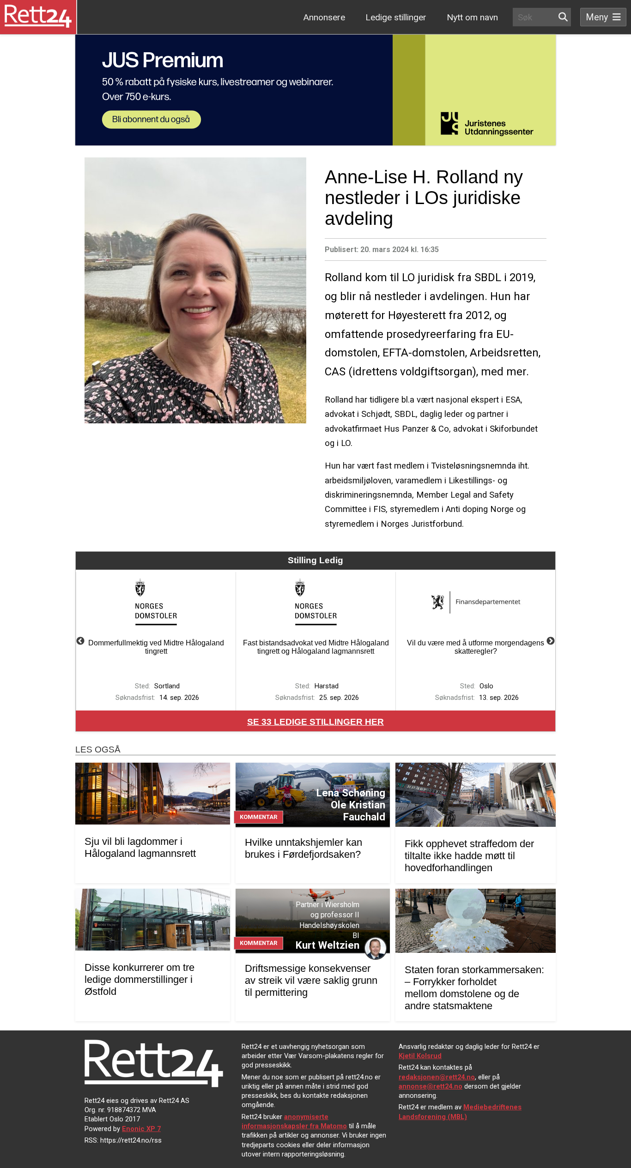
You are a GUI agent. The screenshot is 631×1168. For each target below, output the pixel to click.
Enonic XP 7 (141, 1129)
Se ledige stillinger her (315, 722)
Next (550, 641)
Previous (80, 641)
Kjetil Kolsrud (420, 1056)
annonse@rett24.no (430, 1086)
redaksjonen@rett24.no (437, 1077)
